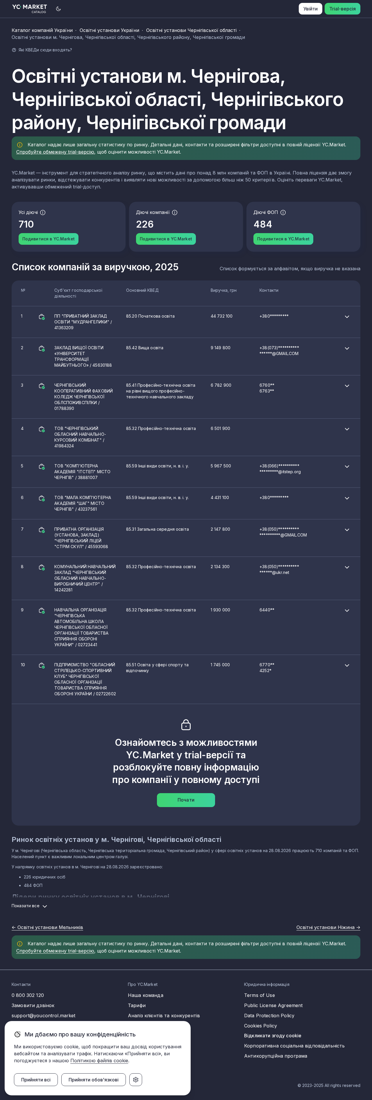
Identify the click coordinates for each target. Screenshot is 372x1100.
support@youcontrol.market (44, 1015)
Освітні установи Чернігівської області (191, 30)
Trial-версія (342, 9)
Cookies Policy (260, 1026)
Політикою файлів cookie (99, 1060)
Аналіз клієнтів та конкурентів (164, 1015)
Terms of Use (259, 995)
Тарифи (137, 1005)
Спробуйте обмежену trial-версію (55, 152)
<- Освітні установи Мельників (47, 927)
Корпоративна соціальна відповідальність (294, 1046)
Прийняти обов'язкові (94, 1080)
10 (147, 679)
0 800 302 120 (28, 995)
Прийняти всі (36, 1080)
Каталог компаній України (42, 30)
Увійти (310, 9)
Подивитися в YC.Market (48, 238)
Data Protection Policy (269, 1015)
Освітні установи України (109, 30)
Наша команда (145, 995)
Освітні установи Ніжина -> (328, 927)
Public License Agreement (273, 1005)
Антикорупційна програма (275, 1056)
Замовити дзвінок (33, 1005)
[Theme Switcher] (58, 9)
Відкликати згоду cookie (272, 1035)
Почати (186, 800)
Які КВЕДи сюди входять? (45, 49)
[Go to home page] (30, 8)
